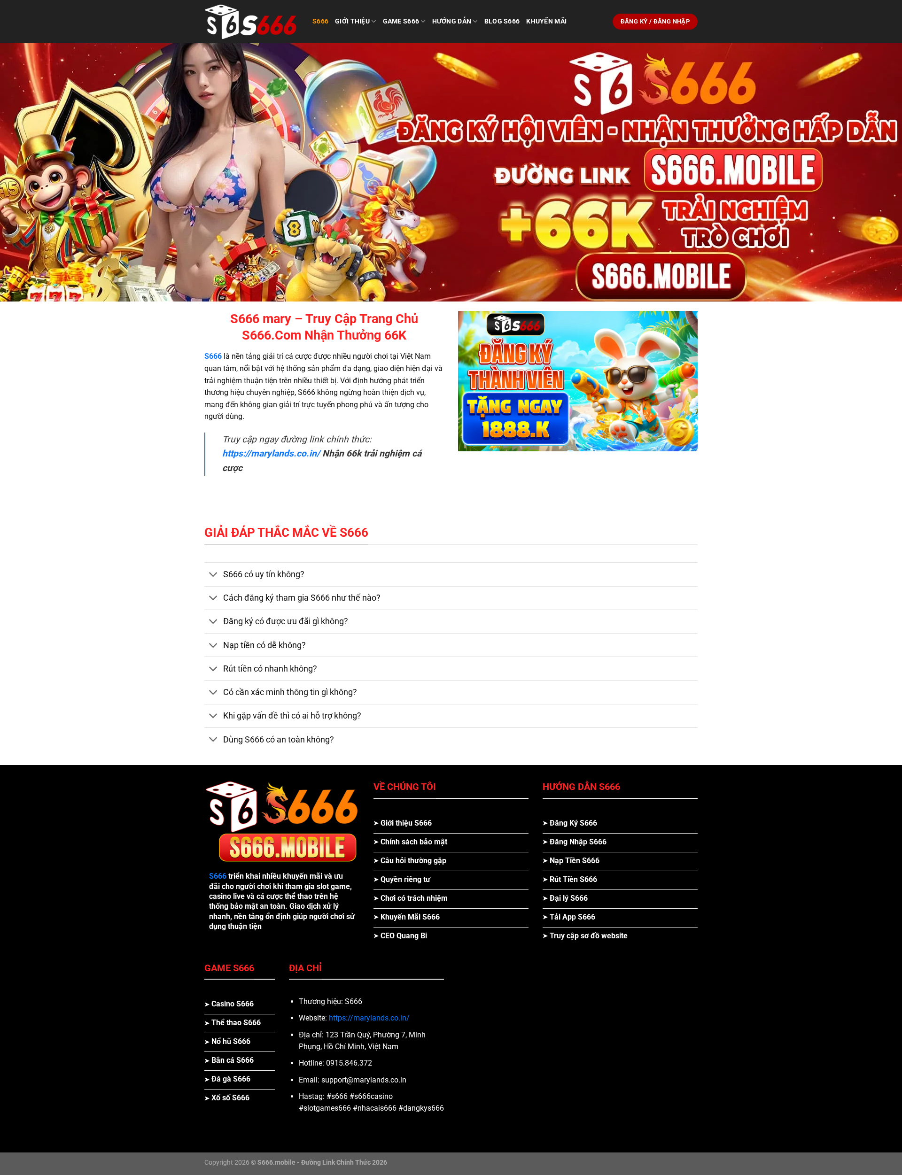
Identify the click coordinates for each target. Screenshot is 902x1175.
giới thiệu (352, 21)
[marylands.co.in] (251, 21)
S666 (213, 356)
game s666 (401, 21)
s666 (320, 21)
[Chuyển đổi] (213, 575)
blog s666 (502, 21)
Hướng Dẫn (452, 21)
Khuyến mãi (546, 21)
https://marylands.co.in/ (369, 1017)
